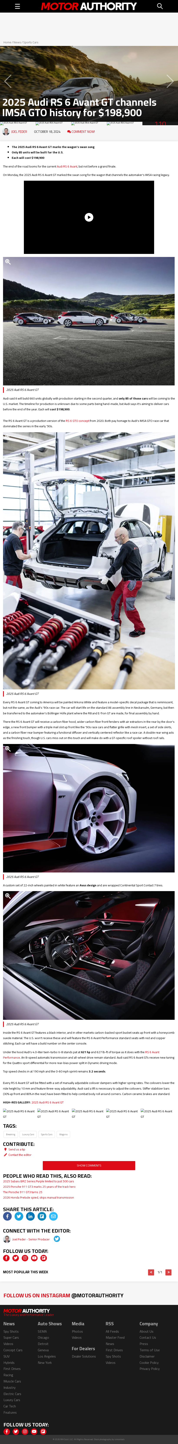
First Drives (12, 1368)
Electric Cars (12, 1393)
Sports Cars (30, 42)
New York (45, 1362)
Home (7, 42)
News (17, 42)
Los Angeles (47, 1356)
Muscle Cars (12, 1381)
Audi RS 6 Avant (67, 166)
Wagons (63, 1134)
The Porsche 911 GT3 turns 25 (22, 1192)
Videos (8, 1343)
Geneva (43, 1350)
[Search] (160, 6)
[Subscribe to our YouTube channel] (34, 1258)
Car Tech (9, 1406)
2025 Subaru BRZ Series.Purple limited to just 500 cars (38, 1181)
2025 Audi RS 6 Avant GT (47, 1102)
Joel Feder (19, 131)
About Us (146, 1331)
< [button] (151, 1272)
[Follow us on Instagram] (25, 1258)
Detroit (43, 1343)
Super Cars (11, 1337)
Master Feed (115, 1337)
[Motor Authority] (89, 6)
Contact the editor (19, 1155)
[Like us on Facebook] (6, 1258)
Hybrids (9, 1362)
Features (10, 1412)
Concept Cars (13, 1350)
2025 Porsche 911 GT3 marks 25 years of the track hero (39, 1186)
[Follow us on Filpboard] (43, 1258)
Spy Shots (11, 1331)
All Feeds (112, 1331)
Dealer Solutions (84, 1356)
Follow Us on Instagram (63, 1295)
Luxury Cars (28, 1134)
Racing (8, 1375)
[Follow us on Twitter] (15, 1258)
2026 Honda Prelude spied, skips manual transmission (38, 1197)
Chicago (43, 1337)
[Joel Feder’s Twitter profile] (53, 1239)
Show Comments (89, 1165)
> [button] (168, 1272)
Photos (77, 1331)
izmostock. (119, 1439)
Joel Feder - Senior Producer (31, 1239)
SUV (6, 1356)
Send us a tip (16, 1149)
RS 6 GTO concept (77, 421)
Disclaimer (147, 1356)
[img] (7, 1216)
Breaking (10, 1134)
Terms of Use (150, 1350)
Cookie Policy (149, 1362)
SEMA (42, 1331)
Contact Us (148, 1337)
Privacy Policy (150, 1368)
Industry (9, 1387)
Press (144, 1343)
